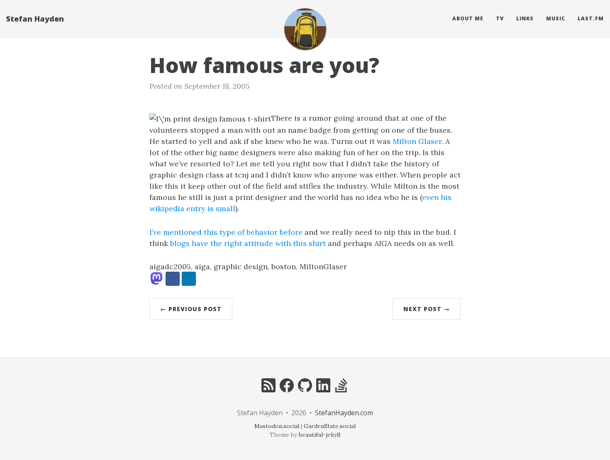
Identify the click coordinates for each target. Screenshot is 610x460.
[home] (305, 29)
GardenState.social (330, 426)
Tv (500, 18)
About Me (467, 18)
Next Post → (426, 309)
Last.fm (591, 18)
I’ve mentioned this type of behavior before (226, 232)
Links (525, 18)
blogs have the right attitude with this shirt (248, 243)
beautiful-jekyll (319, 434)
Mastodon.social (276, 426)
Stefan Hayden (35, 19)
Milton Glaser (417, 141)
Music (555, 18)
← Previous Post (191, 309)
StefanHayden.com (344, 412)
